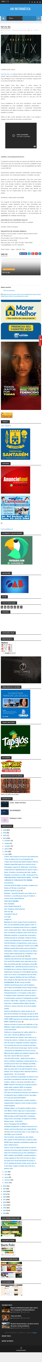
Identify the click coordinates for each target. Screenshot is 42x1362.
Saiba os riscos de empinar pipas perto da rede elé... (20, 1147)
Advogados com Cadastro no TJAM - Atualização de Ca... (21, 875)
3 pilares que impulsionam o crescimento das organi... (21, 940)
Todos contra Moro (16, 1316)
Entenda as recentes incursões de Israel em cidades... (20, 1006)
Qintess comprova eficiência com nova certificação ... (20, 977)
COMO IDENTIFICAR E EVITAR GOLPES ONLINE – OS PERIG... (21, 877)
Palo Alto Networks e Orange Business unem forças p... (21, 943)
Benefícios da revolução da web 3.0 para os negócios (20, 927)
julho (6, 851)
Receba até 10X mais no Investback (14, 888)
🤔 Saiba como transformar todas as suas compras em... (21, 1132)
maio (6, 1172)
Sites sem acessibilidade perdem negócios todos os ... (21, 925)
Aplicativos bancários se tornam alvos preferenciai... (20, 935)
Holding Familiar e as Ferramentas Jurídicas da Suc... (20, 1108)
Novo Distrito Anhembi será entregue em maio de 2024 (21, 1014)
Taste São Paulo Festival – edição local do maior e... (20, 1058)
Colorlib (24, 1350)
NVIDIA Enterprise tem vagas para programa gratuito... (21, 1084)
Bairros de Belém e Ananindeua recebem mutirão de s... (21, 1061)
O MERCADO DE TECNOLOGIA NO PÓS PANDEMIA (18, 880)
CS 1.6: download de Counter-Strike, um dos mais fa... (20, 1163)
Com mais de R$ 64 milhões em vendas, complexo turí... (21, 885)
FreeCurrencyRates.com (7, 529)
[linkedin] (35, 2)
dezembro (8, 840)
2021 (4, 1189)
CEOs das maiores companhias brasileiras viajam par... (21, 1043)
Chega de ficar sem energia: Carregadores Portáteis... (20, 1119)
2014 (4, 1208)
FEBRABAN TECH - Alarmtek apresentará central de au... (21, 967)
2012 (4, 1213)
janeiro (7, 1182)
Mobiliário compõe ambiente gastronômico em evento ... (21, 1027)
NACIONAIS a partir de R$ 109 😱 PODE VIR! (17, 956)
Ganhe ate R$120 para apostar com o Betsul (17, 1090)
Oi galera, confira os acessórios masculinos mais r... (20, 1082)
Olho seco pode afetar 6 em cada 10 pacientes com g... (21, 1069)
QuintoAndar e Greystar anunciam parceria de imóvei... (21, 951)
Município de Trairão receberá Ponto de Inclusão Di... (20, 922)
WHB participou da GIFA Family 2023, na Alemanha (19, 1116)
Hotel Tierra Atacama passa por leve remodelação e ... (20, 1153)
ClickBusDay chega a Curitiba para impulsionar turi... (20, 1066)
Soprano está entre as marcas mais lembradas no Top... (21, 1024)
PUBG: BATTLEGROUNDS (11, 901)
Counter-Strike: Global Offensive (14, 898)
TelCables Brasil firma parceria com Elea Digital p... (20, 985)
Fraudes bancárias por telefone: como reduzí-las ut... (20, 1037)
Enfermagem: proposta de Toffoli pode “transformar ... (21, 867)
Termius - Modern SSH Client (18, 803)
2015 (4, 1205)
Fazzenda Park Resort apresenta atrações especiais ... (21, 1113)
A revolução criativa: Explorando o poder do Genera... (20, 995)
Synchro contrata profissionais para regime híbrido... (20, 1129)
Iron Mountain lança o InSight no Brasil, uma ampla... (20, 1095)
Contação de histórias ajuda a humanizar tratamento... (21, 1150)
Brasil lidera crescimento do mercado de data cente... (20, 1079)
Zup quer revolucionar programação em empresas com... (21, 1077)
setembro (8, 846)
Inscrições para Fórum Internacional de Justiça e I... (20, 1160)
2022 (5, 1186)
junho (6, 854)
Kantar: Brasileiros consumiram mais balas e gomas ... (21, 872)
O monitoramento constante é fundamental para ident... (21, 998)
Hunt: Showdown (9, 904)
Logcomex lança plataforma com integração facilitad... (21, 959)
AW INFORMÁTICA (20, 8)
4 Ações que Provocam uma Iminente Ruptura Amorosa (21, 862)
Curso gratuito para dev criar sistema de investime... (20, 1045)
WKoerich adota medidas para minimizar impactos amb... (21, 1053)
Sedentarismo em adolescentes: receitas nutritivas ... (20, 1100)
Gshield (6, 1008)
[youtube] (40, 2)
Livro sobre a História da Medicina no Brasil (17, 1035)
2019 (4, 1194)
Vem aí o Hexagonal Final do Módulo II (15, 1124)
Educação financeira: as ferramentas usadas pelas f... (20, 993)
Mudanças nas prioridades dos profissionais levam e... (21, 990)
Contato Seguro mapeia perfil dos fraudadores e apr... (21, 953)
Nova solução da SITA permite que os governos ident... (21, 1140)
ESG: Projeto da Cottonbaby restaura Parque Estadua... (21, 987)
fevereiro (8, 1180)
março (7, 1177)
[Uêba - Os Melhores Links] (7, 417)
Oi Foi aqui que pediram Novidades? (15, 1098)
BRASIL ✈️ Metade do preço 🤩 (13, 1022)
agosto (7, 849)
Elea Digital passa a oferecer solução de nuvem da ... (20, 969)
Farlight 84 (7, 919)
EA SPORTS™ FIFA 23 (10, 914)
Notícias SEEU (8, 1168)
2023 (5, 838)
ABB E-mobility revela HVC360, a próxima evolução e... (20, 1155)
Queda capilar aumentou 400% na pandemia (18, 1087)
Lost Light (7, 917)
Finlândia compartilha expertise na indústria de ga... (20, 864)
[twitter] (37, 2)
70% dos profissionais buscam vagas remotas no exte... (21, 1048)
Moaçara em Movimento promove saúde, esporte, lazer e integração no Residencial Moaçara (24, 1309)
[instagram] (32, 2)
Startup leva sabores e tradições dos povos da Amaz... (21, 1040)
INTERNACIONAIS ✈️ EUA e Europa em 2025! (17, 982)
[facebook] (29, 2)
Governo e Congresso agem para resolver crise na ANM (21, 946)
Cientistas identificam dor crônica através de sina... (20, 1011)
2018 (4, 1197)
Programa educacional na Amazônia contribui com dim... (21, 1016)
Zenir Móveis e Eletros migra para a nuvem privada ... (20, 1111)
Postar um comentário (9, 290)
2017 (4, 1199)
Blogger (35, 1333)
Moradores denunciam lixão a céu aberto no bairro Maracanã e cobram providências (25, 1325)
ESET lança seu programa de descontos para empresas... (21, 1092)
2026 (5, 830)
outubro (7, 843)
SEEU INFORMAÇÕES (15, 810)
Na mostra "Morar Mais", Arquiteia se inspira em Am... (20, 1001)
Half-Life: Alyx (5, 74)
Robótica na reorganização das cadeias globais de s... (20, 1032)
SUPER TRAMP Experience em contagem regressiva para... (22, 1019)
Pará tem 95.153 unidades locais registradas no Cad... (20, 961)
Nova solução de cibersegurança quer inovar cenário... (21, 980)
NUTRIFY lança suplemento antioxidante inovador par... (21, 1142)
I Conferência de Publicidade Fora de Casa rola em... (20, 1050)
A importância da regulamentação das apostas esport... (21, 870)
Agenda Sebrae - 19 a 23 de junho (14, 1074)
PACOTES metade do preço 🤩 (13, 890)
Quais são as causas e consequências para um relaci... (21, 974)
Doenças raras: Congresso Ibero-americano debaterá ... (21, 1071)
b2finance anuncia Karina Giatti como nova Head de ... (20, 948)
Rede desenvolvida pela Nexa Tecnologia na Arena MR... (21, 964)
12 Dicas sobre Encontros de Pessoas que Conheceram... (21, 856)
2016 (4, 1202)
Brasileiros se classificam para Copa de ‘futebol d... (20, 896)
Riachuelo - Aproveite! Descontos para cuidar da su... (20, 893)
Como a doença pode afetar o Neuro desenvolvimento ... (21, 930)
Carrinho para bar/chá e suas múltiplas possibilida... (20, 1064)
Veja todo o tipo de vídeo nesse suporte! (16, 1056)
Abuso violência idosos (11, 1145)
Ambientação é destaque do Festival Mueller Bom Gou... (21, 972)
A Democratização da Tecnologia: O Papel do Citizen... (20, 938)
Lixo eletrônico (8, 883)
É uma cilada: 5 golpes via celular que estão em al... (20, 1166)
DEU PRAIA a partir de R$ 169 (13, 1134)
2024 (5, 835)
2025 (5, 833)
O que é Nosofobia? (10, 1029)
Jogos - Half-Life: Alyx (8, 269)
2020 (5, 1191)
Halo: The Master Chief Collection (14, 909)
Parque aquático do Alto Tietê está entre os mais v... (20, 1158)
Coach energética (9, 1105)
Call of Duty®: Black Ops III (12, 906)
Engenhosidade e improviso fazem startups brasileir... (21, 1103)
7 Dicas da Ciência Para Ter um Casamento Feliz (18, 859)
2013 (4, 1210)
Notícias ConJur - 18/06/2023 (13, 1121)
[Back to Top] (21, 1348)
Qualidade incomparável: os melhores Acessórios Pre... (21, 1126)
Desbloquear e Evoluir (16, 818)
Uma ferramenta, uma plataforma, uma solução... (19, 1137)
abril (6, 1174)
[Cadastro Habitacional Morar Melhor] (21, 339)
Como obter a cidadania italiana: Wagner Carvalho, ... (20, 1003)
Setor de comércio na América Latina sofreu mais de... (21, 932)
